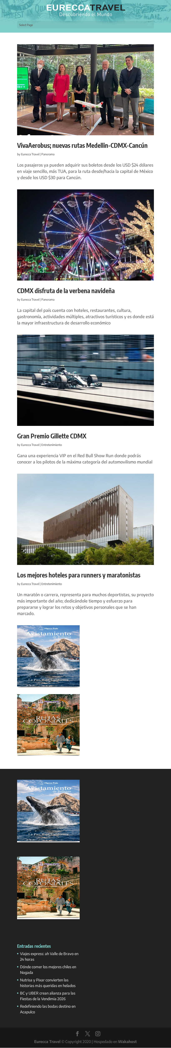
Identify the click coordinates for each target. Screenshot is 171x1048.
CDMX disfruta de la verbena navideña (66, 291)
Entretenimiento (51, 445)
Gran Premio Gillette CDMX (51, 436)
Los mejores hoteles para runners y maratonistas (78, 575)
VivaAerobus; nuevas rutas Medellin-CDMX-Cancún (82, 145)
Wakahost (127, 1041)
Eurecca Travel (30, 154)
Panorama (47, 154)
